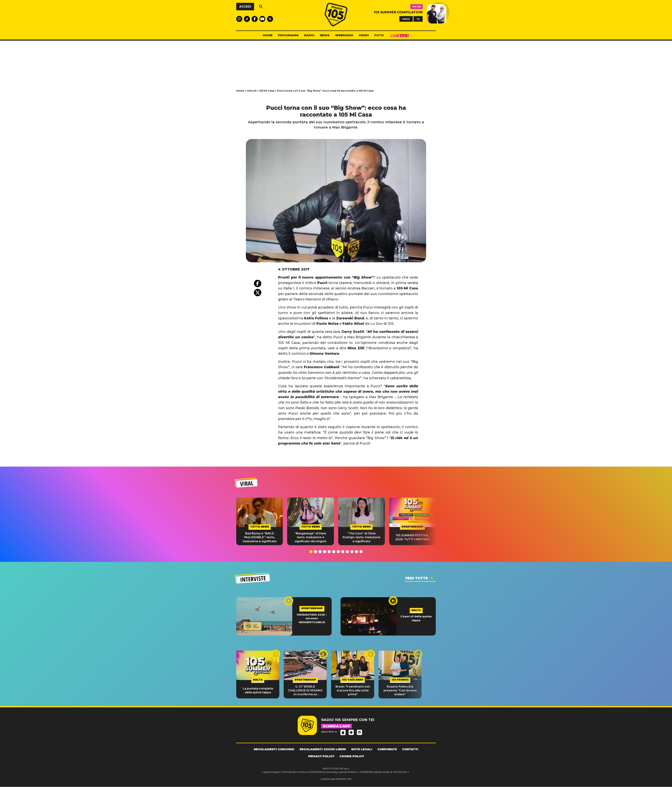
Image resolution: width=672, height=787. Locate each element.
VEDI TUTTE (416, 578)
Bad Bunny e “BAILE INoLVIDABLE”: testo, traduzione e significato (260, 537)
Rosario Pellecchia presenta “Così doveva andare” (400, 690)
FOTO (379, 35)
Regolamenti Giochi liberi (323, 749)
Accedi (245, 6)
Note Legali (361, 749)
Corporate (387, 749)
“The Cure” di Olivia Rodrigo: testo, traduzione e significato (361, 537)
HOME (267, 35)
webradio (344, 35)
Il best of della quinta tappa (416, 618)
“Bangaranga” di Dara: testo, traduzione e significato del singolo (310, 537)
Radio (309, 35)
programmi (288, 35)
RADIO (406, 19)
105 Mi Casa (266, 90)
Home (240, 90)
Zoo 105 (399, 35)
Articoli (251, 90)
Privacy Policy (321, 756)
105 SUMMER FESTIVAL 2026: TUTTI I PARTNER (412, 537)
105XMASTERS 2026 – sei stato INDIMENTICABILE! (312, 618)
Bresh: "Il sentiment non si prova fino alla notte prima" (352, 690)
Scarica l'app (336, 726)
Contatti (410, 749)
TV (418, 19)
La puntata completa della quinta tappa (258, 690)
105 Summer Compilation (398, 12)
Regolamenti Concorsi (274, 749)
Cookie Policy (352, 756)
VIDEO (364, 35)
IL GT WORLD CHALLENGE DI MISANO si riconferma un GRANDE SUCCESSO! (305, 690)
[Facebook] (257, 283)
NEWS (325, 35)
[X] (257, 292)
